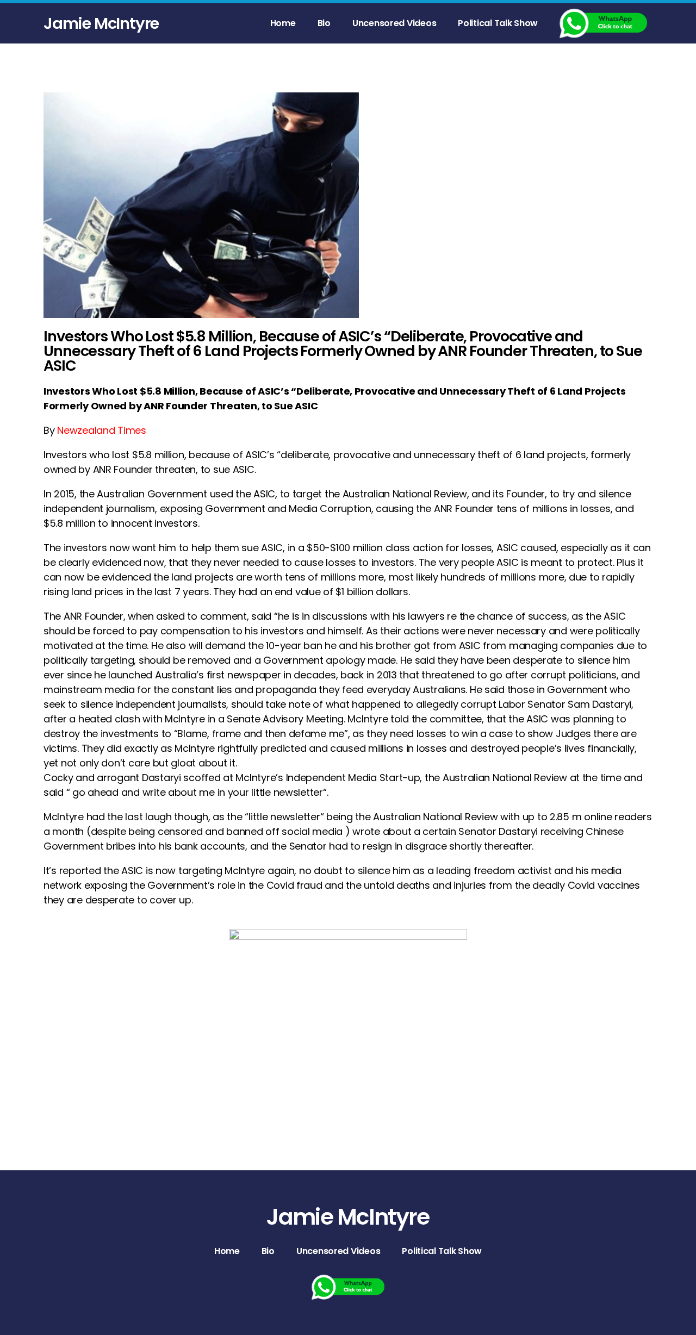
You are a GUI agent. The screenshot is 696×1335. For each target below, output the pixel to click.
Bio (324, 23)
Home (283, 23)
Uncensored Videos (394, 23)
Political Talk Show (498, 23)
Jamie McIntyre (101, 23)
